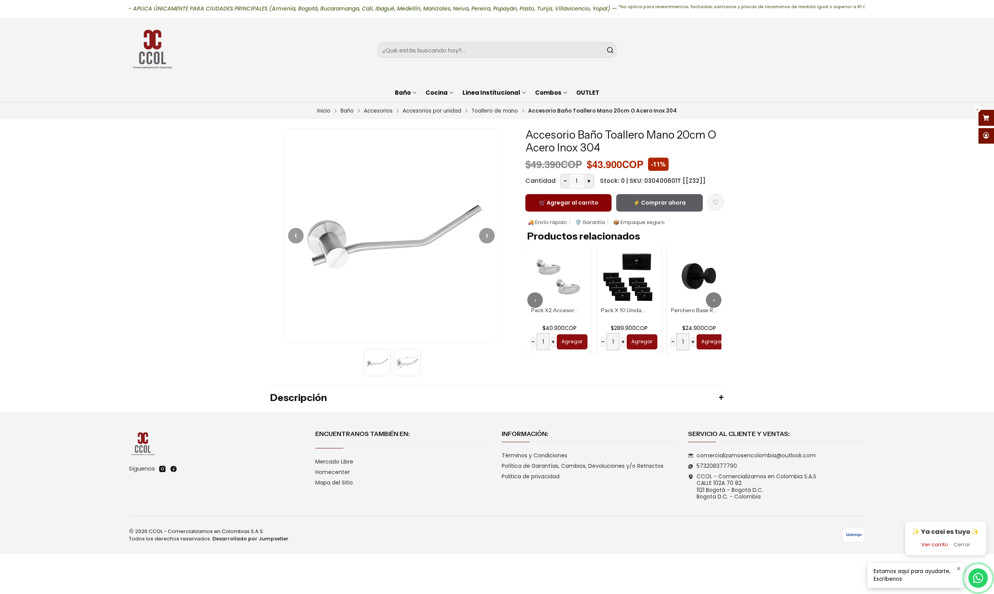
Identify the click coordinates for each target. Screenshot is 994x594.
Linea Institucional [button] (491, 93)
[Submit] (610, 50)
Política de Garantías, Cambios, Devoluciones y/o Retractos (583, 466)
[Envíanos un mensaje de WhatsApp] (978, 578)
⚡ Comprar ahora (659, 203)
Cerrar (962, 544)
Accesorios (378, 111)
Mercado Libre (334, 461)
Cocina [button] (437, 93)
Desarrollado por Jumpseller (250, 538)
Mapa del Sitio (334, 482)
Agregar (572, 341)
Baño (347, 111)
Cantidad (540, 180)
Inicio (323, 111)
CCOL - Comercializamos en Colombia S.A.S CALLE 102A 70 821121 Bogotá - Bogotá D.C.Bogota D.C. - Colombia (756, 486)
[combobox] (497, 50)
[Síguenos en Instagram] (162, 469)
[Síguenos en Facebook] (173, 469)
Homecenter (332, 472)
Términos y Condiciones (534, 455)
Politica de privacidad (531, 476)
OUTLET (587, 93)
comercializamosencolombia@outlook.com (756, 455)
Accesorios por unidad (432, 111)
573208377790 (717, 466)
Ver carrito (934, 544)
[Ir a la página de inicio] (152, 50)
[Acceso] (986, 136)
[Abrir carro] (986, 118)
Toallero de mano (494, 111)
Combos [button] (548, 93)
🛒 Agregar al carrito (568, 203)
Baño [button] (403, 93)
